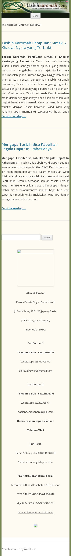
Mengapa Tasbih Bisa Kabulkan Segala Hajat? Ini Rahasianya (30, 146)
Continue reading (14, 116)
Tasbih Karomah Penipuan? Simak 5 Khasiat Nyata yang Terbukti (34, 45)
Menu (35, 15)
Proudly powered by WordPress (19, 549)
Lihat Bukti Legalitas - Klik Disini (35, 512)
